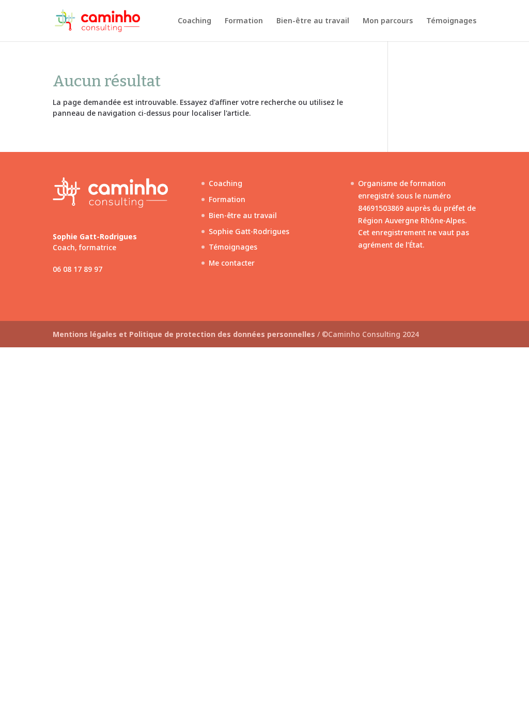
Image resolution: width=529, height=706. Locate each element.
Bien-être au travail (312, 21)
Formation (244, 21)
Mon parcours (388, 21)
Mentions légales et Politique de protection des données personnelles (185, 334)
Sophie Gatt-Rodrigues (249, 231)
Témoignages (451, 21)
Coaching (194, 21)
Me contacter (232, 263)
